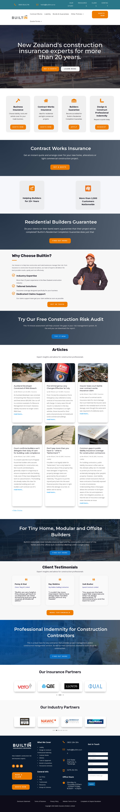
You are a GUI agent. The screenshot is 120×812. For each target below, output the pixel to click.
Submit (91, 784)
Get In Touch (57, 304)
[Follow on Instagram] (21, 766)
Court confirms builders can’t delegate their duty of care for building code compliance (27, 450)
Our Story (42, 777)
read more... (18, 414)
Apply (74, 127)
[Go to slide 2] (58, 694)
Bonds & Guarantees (61, 14)
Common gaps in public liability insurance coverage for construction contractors (92, 450)
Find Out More (60, 241)
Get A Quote (50, 69)
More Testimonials (60, 612)
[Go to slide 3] (56, 730)
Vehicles (41, 758)
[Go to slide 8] (65, 730)
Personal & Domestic (45, 766)
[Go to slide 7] (63, 730)
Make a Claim (18, 776)
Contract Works (36, 14)
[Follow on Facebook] (13, 766)
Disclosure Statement (23, 801)
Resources (42, 785)
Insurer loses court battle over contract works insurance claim (91, 388)
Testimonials (43, 782)
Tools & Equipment (45, 760)
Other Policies (76, 14)
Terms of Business (40, 801)
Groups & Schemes (45, 787)
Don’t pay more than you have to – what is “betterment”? (58, 450)
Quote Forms (35, 21)
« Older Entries (17, 510)
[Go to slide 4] (61, 694)
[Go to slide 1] (56, 694)
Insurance (34, 392)
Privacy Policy (54, 801)
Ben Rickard (19, 392)
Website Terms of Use (69, 801)
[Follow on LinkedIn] (17, 766)
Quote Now (101, 14)
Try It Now (60, 336)
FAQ (40, 779)
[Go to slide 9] (66, 730)
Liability (47, 14)
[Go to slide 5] (63, 694)
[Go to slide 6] (61, 730)
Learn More (70, 69)
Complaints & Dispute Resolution (91, 801)
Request (101, 127)
